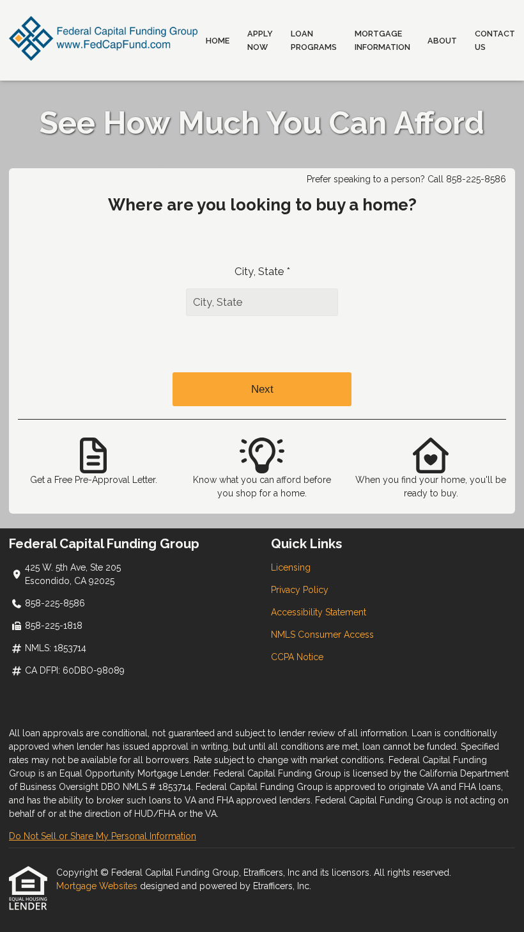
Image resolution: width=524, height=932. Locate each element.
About (442, 40)
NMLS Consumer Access (322, 634)
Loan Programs (314, 40)
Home (217, 40)
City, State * (262, 271)
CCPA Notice (297, 657)
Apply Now (260, 40)
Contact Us (495, 40)
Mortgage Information (382, 40)
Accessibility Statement (318, 612)
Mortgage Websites (98, 886)
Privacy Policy (299, 590)
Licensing (291, 567)
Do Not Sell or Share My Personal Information (102, 836)
